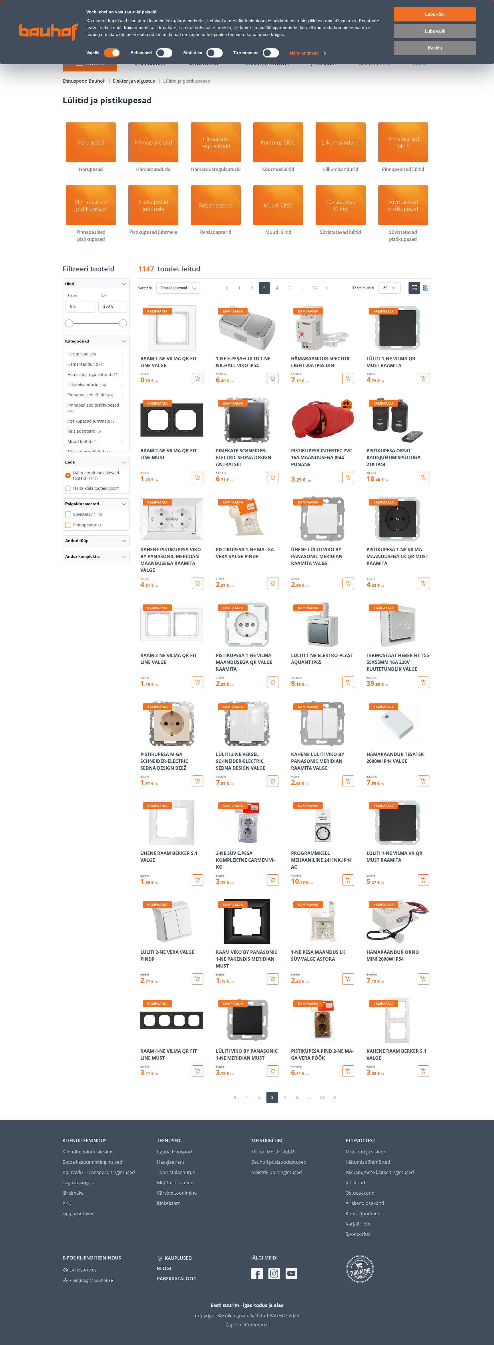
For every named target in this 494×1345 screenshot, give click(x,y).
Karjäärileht (358, 1224)
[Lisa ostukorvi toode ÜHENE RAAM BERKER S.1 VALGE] (197, 880)
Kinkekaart (168, 1203)
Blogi (164, 1268)
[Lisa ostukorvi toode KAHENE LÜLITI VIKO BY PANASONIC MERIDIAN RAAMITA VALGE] (348, 781)
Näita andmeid (304, 53)
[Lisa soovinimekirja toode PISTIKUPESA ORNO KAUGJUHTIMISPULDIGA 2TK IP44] (371, 439)
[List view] (425, 288)
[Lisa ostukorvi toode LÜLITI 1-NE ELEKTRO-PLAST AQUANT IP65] (348, 682)
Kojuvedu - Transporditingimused (99, 1172)
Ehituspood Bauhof (84, 81)
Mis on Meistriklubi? (272, 1152)
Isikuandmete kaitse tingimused (380, 1172)
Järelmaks (73, 1193)
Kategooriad (77, 341)
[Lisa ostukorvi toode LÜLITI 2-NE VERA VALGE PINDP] (197, 979)
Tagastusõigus (78, 1182)
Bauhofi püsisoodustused (278, 1162)
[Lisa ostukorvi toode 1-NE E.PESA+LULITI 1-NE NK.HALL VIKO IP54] (272, 378)
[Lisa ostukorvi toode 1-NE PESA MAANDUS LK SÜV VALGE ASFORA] (348, 979)
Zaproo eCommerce (247, 1325)
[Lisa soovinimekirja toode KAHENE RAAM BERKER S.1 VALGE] (371, 1039)
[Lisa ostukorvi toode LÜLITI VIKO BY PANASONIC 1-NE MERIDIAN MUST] (272, 1071)
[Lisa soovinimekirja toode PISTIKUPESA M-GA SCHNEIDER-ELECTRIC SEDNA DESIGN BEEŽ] (145, 742)
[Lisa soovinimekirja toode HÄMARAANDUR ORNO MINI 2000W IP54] (371, 940)
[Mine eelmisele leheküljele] (227, 288)
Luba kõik (435, 14)
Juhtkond (355, 1182)
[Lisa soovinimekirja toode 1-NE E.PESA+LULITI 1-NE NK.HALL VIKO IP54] (221, 347)
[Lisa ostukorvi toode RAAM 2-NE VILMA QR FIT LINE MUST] (197, 477)
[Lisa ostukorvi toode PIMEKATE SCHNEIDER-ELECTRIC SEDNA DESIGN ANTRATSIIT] (272, 477)
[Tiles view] (414, 288)
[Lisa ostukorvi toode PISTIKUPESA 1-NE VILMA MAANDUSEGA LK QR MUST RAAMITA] (423, 583)
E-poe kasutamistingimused (92, 1162)
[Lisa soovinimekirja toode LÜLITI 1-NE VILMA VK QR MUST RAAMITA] (371, 841)
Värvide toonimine (177, 1193)
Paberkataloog (177, 1279)
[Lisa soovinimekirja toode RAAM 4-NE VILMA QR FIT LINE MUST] (145, 1039)
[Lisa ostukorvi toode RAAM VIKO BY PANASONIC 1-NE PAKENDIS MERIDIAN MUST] (272, 979)
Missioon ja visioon (366, 1152)
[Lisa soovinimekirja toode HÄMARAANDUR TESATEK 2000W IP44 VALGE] (371, 742)
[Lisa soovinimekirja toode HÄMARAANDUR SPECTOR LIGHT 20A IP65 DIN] (296, 347)
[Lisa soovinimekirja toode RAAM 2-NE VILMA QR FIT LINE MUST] (145, 439)
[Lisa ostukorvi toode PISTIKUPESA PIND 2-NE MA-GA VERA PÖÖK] (348, 1071)
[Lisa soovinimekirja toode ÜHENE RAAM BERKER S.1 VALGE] (145, 841)
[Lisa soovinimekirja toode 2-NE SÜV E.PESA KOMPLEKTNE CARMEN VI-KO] (221, 841)
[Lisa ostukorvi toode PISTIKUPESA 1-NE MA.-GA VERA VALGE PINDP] (272, 583)
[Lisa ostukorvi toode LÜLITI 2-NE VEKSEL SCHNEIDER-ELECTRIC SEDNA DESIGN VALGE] (272, 781)
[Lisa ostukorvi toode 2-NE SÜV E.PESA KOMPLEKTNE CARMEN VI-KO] (272, 880)
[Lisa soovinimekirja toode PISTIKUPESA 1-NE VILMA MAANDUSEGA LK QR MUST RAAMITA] (371, 538)
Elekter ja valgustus (134, 81)
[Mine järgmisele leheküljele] (326, 288)
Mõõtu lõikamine (175, 1182)
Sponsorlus (358, 1234)
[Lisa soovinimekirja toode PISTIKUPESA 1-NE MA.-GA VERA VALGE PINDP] (221, 538)
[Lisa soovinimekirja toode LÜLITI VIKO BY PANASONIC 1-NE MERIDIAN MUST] (221, 1039)
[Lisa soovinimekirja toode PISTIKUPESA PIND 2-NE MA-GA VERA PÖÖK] (296, 1039)
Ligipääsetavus (78, 1213)
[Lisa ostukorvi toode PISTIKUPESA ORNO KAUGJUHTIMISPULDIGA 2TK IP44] (423, 477)
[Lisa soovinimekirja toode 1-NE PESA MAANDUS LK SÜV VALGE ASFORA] (296, 940)
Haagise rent (170, 1162)
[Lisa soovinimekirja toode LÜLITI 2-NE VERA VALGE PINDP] (145, 940)
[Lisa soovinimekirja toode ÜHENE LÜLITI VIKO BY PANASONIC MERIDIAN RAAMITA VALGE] (296, 538)
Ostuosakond (360, 1193)
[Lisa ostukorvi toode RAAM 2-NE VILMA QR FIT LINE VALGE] (197, 682)
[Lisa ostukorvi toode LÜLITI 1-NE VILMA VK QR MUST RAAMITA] (423, 880)
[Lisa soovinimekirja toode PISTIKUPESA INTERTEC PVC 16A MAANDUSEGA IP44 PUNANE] (296, 439)
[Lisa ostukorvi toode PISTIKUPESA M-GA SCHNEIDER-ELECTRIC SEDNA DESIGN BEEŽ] (197, 781)
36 (314, 288)
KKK (67, 1203)
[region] (284, 691)
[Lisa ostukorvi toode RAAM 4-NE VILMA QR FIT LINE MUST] (197, 1071)
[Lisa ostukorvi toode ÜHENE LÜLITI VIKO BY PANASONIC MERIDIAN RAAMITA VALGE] (348, 583)
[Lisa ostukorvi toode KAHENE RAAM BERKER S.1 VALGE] (423, 1071)
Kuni (104, 295)
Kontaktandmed (363, 1213)
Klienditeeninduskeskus (88, 1152)
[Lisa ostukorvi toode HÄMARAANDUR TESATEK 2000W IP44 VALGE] (423, 781)
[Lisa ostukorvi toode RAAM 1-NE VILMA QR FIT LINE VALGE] (197, 378)
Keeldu (435, 47)
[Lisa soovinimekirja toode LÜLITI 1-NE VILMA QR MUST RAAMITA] (371, 347)
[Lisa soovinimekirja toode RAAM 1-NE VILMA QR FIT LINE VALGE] (145, 347)
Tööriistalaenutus (176, 1172)
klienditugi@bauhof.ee (91, 1280)
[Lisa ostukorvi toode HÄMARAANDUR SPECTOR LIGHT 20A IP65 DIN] (348, 378)
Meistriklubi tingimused (276, 1172)
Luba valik (435, 31)
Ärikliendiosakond (365, 1203)
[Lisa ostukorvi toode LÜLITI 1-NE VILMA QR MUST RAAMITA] (423, 378)
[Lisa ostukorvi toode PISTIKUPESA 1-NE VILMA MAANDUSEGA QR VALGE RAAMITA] (272, 682)
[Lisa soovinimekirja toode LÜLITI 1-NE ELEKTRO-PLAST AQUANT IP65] (296, 643)
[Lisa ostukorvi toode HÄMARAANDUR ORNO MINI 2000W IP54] (423, 979)
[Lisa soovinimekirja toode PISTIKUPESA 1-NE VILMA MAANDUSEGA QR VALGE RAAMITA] (221, 643)
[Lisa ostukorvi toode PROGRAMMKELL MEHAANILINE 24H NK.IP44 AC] (348, 880)
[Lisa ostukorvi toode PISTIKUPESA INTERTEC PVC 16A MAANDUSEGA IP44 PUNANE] (348, 477)
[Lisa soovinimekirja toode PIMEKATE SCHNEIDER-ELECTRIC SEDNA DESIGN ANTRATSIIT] (221, 439)
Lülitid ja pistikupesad (186, 81)
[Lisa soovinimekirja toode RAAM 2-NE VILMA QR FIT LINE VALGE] (145, 643)
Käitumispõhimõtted (368, 1162)
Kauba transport (175, 1152)
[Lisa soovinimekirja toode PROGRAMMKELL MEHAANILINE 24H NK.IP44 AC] (296, 841)
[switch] (164, 52)
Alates (72, 295)
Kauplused (178, 1258)
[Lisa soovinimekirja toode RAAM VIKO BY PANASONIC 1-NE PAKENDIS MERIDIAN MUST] (221, 940)
